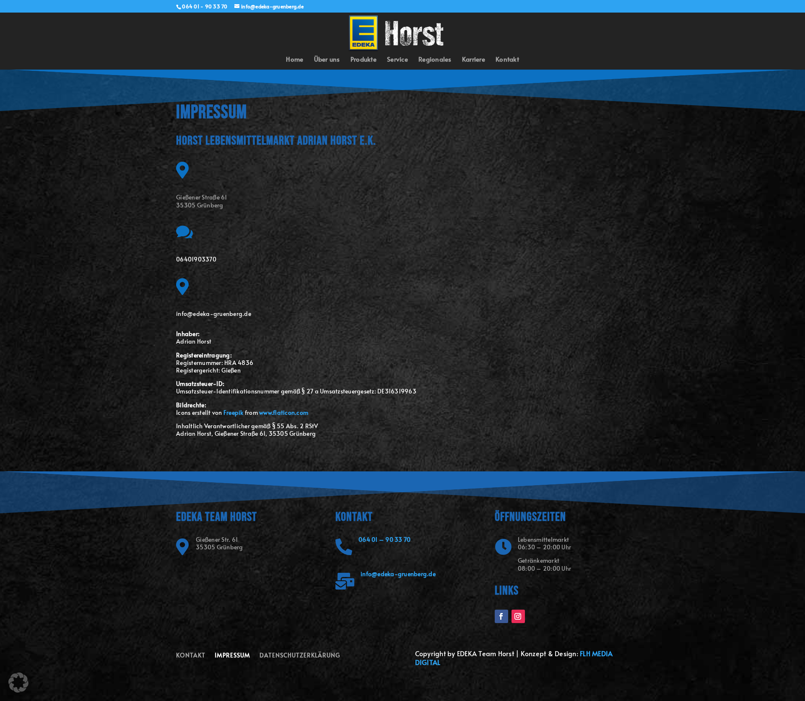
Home (294, 59)
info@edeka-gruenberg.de (398, 574)
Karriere (473, 59)
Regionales (435, 59)
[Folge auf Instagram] (518, 616)
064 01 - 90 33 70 (204, 6)
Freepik (233, 412)
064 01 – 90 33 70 (384, 539)
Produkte (364, 59)
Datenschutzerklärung (300, 655)
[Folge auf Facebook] (501, 616)
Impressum (232, 655)
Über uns (327, 59)
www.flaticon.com (283, 412)
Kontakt (507, 59)
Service (397, 59)
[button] (18, 682)
